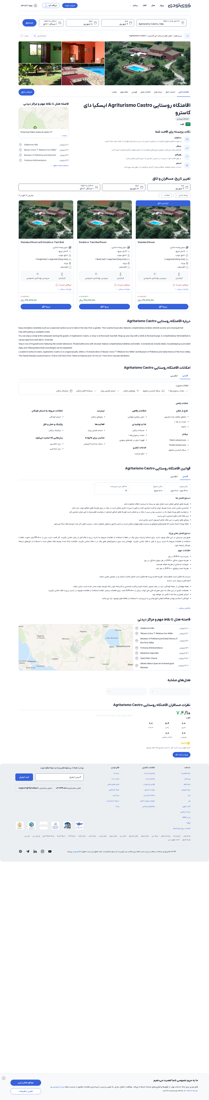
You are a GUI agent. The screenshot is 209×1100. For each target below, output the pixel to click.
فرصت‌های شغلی (113, 784)
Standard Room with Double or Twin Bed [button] (42, 242)
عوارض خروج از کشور (147, 801)
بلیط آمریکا (61, 836)
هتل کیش (102, 836)
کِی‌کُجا (188, 823)
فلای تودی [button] (115, 767)
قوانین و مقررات (149, 784)
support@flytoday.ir (29, 788)
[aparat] (20, 851)
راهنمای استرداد (149, 773)
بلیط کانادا (71, 836)
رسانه (117, 806)
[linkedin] (35, 851)
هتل (153, 5)
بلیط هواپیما (185, 773)
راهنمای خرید (150, 779)
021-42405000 (62, 788)
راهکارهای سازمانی (148, 806)
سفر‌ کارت (116, 795)
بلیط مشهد (145, 836)
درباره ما (116, 773)
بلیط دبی (155, 836)
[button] (133, 5)
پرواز (162, 5)
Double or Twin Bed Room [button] (92, 242)
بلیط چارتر (186, 836)
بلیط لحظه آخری (48, 836)
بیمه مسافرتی (185, 812)
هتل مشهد (113, 836)
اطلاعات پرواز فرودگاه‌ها (181, 828)
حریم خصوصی (58, 1086)
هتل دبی (123, 836)
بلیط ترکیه (82, 836)
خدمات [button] (187, 767)
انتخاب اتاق (26, 92)
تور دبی (27, 836)
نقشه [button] (64, 135)
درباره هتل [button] (158, 92)
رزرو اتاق (163, 306)
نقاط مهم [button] (124, 92)
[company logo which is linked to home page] (178, 5)
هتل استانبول (133, 836)
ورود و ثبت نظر (181, 754)
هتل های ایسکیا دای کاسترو (160, 35)
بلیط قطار (187, 784)
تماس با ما (115, 779)
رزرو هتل (178, 35)
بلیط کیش (92, 836)
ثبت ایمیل (24, 777)
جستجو (29, 22)
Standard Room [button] (146, 242)
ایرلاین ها (176, 836)
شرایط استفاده (192, 1090)
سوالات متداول (150, 790)
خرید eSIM (186, 817)
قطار (144, 5)
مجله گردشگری (114, 790)
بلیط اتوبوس (185, 790)
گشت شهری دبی (173, 839)
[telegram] (28, 851)
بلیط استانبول (165, 836)
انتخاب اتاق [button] (170, 92)
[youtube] (50, 851)
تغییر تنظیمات (26, 1091)
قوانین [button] (134, 92)
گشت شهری (186, 806)
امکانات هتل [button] (145, 92)
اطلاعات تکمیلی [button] (148, 767)
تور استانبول (186, 839)
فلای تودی (76, 851)
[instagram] (42, 851)
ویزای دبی (36, 836)
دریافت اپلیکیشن (113, 801)
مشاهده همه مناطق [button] (61, 165)
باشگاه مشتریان (149, 795)
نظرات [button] (114, 92)
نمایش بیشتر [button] (184, 608)
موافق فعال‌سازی (26, 1082)
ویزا (189, 795)
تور (189, 801)
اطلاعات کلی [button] (183, 92)
